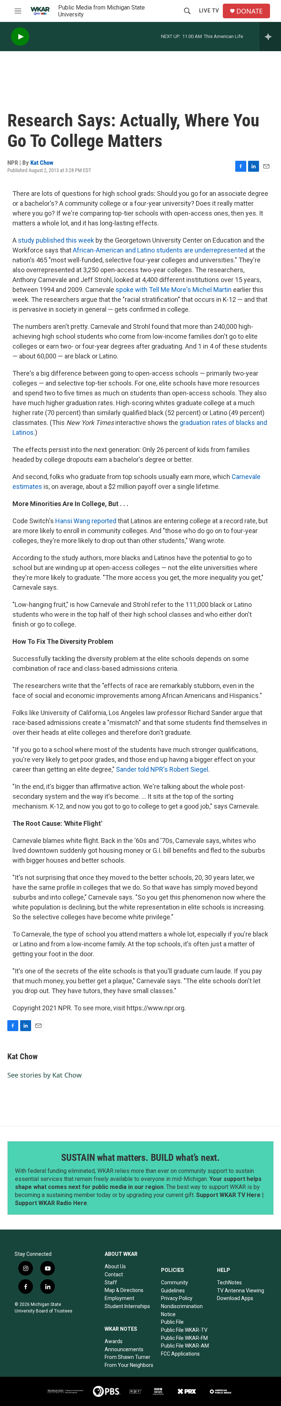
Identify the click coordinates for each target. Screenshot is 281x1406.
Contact (114, 1274)
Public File (172, 1322)
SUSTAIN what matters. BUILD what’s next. (140, 1157)
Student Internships (127, 1306)
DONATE (249, 11)
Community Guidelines (174, 1286)
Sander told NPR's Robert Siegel (162, 769)
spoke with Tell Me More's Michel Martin (174, 289)
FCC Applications (180, 1354)
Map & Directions (124, 1290)
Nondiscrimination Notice (182, 1310)
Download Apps (235, 1298)
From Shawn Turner (127, 1357)
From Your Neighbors (129, 1365)
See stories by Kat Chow (44, 1075)
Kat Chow (41, 162)
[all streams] (270, 36)
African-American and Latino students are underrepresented (161, 250)
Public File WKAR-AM (185, 1346)
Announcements (124, 1349)
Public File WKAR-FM (184, 1338)
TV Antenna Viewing (240, 1290)
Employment (119, 1298)
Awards (114, 1341)
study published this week (56, 240)
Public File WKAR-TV (184, 1330)
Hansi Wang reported (85, 521)
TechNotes (229, 1282)
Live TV (209, 11)
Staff (111, 1282)
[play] (20, 37)
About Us (115, 1266)
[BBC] (158, 1391)
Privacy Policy (176, 1298)
